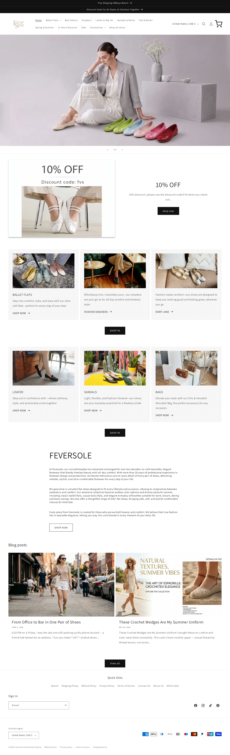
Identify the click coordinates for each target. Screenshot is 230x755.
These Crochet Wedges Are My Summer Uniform (161, 622)
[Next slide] (122, 149)
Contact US (144, 685)
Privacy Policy (107, 685)
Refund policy (51, 747)
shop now (88, 94)
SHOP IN (115, 330)
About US (158, 685)
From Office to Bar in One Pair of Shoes (46, 622)
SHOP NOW (19, 313)
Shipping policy (100, 747)
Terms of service (83, 747)
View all (115, 663)
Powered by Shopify (32, 747)
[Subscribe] (65, 705)
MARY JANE (162, 311)
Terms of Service (126, 685)
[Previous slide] (107, 149)
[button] (53, 20)
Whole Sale (173, 685)
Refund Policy (88, 685)
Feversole (19, 747)
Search (55, 685)
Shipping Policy (70, 685)
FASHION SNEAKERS (96, 311)
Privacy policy (66, 747)
